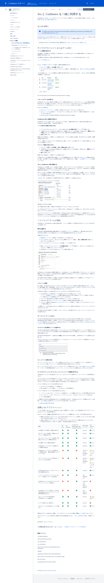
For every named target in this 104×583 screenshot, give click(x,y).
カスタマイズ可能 (90, 366)
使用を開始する (14, 13)
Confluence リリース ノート (17, 72)
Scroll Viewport (53, 570)
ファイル (12, 20)
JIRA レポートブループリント (48, 110)
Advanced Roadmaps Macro (45, 539)
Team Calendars (14, 38)
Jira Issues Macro (42, 541)
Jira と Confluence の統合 (80, 515)
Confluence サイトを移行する (17, 64)
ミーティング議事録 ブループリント (49, 295)
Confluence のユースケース (16, 56)
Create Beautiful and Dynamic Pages (47, 561)
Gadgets (47, 115)
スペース (12, 15)
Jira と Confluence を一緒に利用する (21, 43)
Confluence (45, 570)
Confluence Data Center (16, 66)
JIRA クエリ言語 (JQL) (85, 69)
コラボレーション (14, 29)
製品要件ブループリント (67, 231)
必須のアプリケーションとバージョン (52, 38)
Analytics (12, 31)
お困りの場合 (13, 75)
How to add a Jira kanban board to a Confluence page (51, 556)
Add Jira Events (41, 559)
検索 (87, 3)
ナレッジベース (43, 3)
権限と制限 (12, 36)
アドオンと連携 (14, 40)
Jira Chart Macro (42, 544)
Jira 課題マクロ (45, 64)
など (43, 74)
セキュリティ (80, 578)
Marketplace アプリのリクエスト (20, 45)
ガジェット (14, 53)
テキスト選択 (81, 141)
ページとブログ (14, 17)
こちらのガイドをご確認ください (79, 42)
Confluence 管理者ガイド (16, 58)
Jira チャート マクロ (45, 111)
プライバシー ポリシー (63, 578)
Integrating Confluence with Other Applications (49, 553)
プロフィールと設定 (15, 27)
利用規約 (73, 578)
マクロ (11, 24)
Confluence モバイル (15, 22)
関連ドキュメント (32, 3)
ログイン (92, 3)
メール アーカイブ (16, 51)
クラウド (80, 9)
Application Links (54, 33)
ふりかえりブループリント (63, 302)
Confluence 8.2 (16, 9)
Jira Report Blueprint (43, 536)
